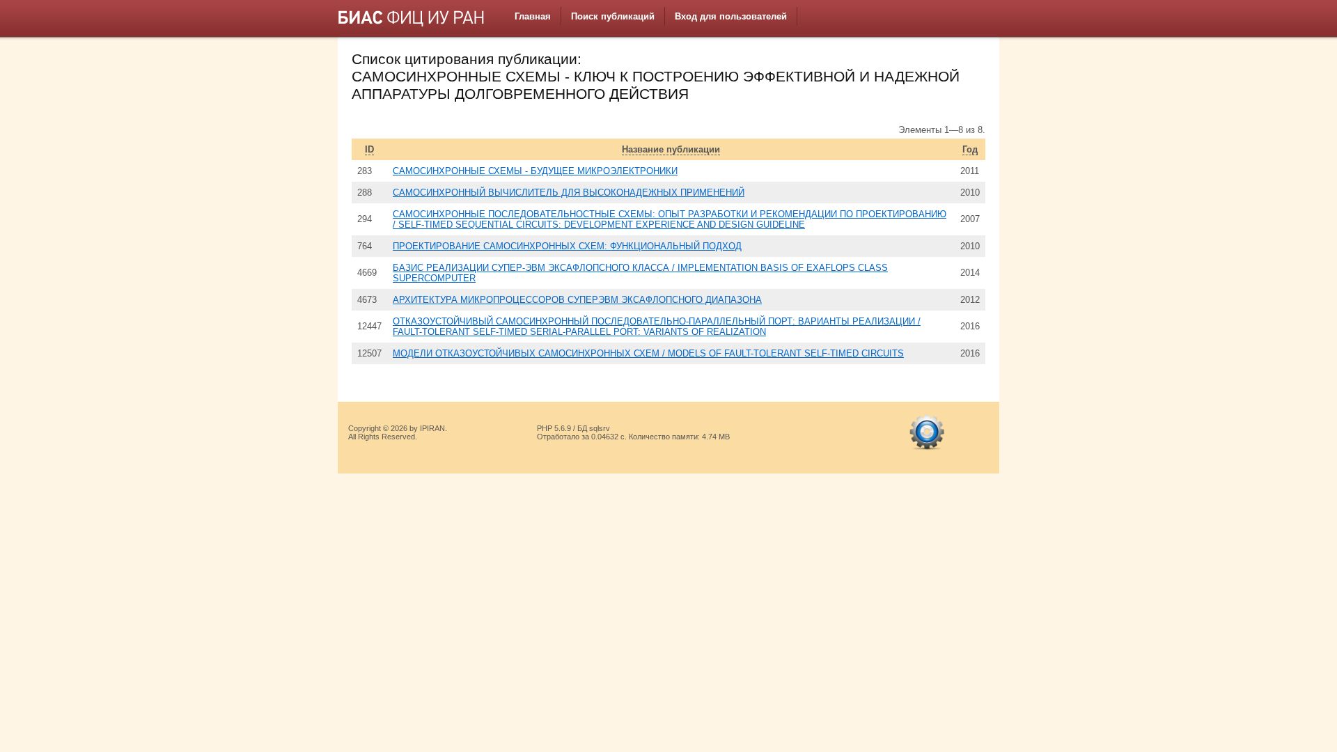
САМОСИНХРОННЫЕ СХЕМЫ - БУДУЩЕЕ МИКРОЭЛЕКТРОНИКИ (535, 171)
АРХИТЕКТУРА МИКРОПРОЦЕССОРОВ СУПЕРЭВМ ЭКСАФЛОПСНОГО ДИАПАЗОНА (577, 300)
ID (369, 149)
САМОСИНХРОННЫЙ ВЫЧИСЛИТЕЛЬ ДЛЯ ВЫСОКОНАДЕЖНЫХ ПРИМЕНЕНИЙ (568, 192)
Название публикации (671, 149)
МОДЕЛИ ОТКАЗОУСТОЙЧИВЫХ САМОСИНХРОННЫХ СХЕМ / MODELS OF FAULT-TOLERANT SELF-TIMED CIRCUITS (648, 353)
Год (970, 149)
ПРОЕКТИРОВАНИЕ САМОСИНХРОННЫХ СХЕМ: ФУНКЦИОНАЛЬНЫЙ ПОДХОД (567, 246)
